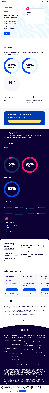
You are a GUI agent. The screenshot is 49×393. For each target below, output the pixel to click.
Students (13, 40)
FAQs (26, 40)
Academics (6, 40)
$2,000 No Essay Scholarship (28, 338)
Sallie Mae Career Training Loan (40, 351)
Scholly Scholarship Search (29, 346)
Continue (22, 391)
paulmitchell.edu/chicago (13, 231)
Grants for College (16, 359)
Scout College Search (17, 337)
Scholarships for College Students (16, 344)
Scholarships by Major (17, 353)
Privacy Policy (39, 388)
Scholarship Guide (16, 340)
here (36, 316)
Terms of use (29, 364)
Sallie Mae (6, 343)
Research (6, 351)
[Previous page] (5, 301)
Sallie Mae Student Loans (40, 338)
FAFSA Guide (15, 356)
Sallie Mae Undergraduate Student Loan (39, 347)
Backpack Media (7, 348)
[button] (39, 365)
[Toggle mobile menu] (47, 1)
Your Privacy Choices (19, 364)
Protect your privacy (8, 364)
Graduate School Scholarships (16, 347)
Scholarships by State (17, 351)
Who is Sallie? (7, 337)
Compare (7, 33)
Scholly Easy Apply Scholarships (28, 350)
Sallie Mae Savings (40, 355)
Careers (5, 345)
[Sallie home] (3, 1)
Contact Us (6, 340)
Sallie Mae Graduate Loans (41, 342)
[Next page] (11, 301)
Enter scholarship (23, 121)
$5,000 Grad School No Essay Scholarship (29, 342)
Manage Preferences (12, 391)
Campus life (19, 40)
